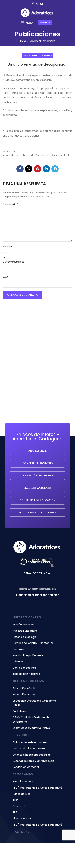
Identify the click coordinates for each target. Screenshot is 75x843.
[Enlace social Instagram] (37, 3)
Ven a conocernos (24, 668)
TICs (15, 800)
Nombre (7, 246)
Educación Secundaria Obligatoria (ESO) (34, 703)
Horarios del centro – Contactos (33, 643)
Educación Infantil (24, 688)
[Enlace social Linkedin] (46, 168)
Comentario (10, 204)
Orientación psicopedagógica (32, 755)
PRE (15, 812)
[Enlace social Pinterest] (37, 168)
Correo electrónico (13, 261)
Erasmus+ (19, 806)
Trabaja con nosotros (26, 674)
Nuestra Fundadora (25, 631)
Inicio (23, 41)
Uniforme (19, 649)
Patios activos (21, 794)
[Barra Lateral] (4, 257)
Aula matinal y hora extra (29, 748)
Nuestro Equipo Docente (28, 655)
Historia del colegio (25, 637)
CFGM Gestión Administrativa (31, 728)
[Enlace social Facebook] (33, 3)
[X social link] (28, 168)
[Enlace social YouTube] (41, 3)
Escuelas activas (23, 781)
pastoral (21, 832)
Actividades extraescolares (30, 742)
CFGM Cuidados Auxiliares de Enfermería (31, 720)
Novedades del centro (43, 41)
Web (5, 276)
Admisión (18, 661)
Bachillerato (20, 711)
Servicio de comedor (26, 767)
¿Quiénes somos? (24, 624)
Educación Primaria (25, 694)
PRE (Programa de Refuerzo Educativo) (37, 788)
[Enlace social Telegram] (55, 168)
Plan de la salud (22, 818)
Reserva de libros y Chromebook (33, 761)
